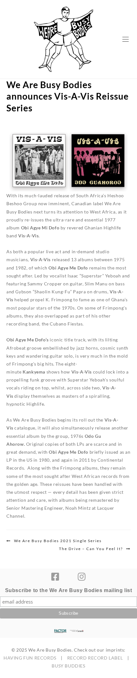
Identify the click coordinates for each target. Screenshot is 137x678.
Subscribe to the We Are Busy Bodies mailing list (68, 590)
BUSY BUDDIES (68, 665)
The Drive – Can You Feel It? (91, 548)
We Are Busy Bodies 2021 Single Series (58, 540)
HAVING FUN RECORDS (30, 658)
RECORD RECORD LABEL (95, 658)
